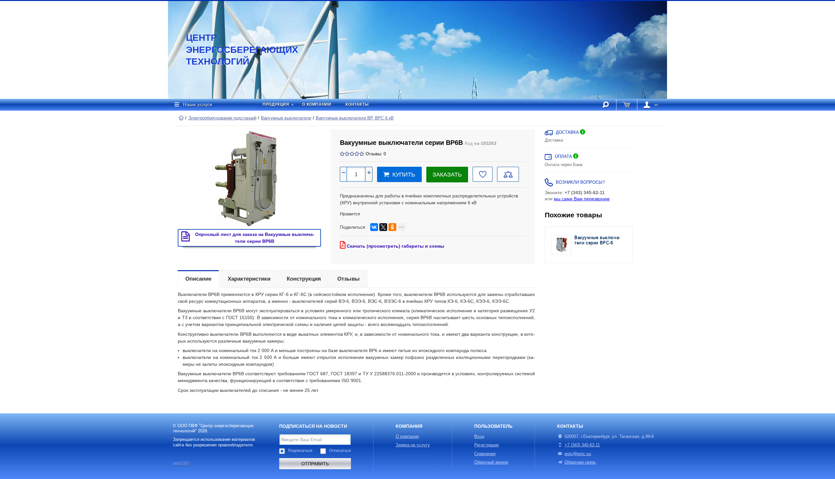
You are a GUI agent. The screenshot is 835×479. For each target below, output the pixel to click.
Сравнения (484, 454)
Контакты (357, 104)
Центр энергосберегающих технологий (235, 50)
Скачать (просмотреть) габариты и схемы (394, 246)
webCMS (181, 463)
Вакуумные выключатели (286, 118)
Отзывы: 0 (376, 154)
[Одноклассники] (392, 227)
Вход (479, 436)
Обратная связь (580, 462)
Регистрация (486, 445)
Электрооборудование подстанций (222, 118)
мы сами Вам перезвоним (582, 198)
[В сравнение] (508, 174)
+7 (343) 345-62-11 (582, 445)
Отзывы (348, 279)
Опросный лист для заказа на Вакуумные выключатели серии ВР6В (254, 238)
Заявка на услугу (413, 445)
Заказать (447, 174)
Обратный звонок (491, 462)
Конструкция (304, 279)
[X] (383, 227)
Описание (198, 279)
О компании (316, 104)
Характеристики (249, 279)
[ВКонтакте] (374, 227)
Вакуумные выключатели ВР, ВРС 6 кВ (355, 118)
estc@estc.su (578, 454)
